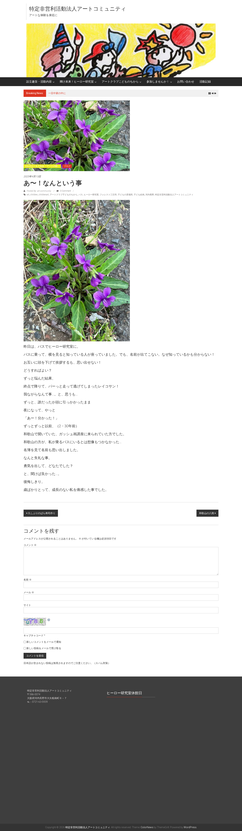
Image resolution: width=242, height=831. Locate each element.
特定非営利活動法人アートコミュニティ (77, 9)
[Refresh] (49, 619)
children (34, 194)
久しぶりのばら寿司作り (41, 513)
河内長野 (149, 194)
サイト (27, 605)
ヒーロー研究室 (91, 194)
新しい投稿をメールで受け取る (43, 648)
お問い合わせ (185, 81)
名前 (28, 579)
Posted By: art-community (39, 191)
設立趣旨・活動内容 (39, 81)
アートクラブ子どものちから (63, 194)
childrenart (44, 194)
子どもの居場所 (125, 194)
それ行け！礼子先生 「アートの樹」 (42, 166)
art (28, 194)
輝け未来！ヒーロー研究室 (77, 81)
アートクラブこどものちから (120, 81)
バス (80, 194)
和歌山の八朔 (206, 513)
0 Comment (65, 191)
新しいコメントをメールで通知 (43, 641)
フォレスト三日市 (108, 194)
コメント (30, 545)
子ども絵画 (139, 194)
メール (29, 592)
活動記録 (205, 81)
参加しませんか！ (158, 81)
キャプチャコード (33, 635)
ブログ (67, 166)
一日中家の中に (57, 93)
